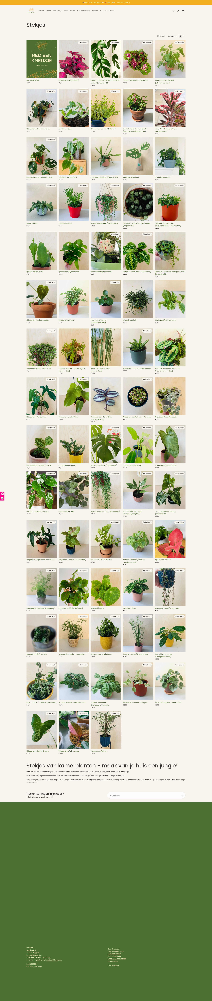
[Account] (178, 10)
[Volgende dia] (150, 59)
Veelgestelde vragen (116, 951)
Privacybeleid (113, 961)
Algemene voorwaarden (117, 959)
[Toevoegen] (53, 75)
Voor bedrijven (113, 965)
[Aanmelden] (182, 795)
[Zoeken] (173, 10)
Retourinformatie (114, 954)
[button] (172, 36)
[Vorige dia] (126, 59)
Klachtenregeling (114, 956)
